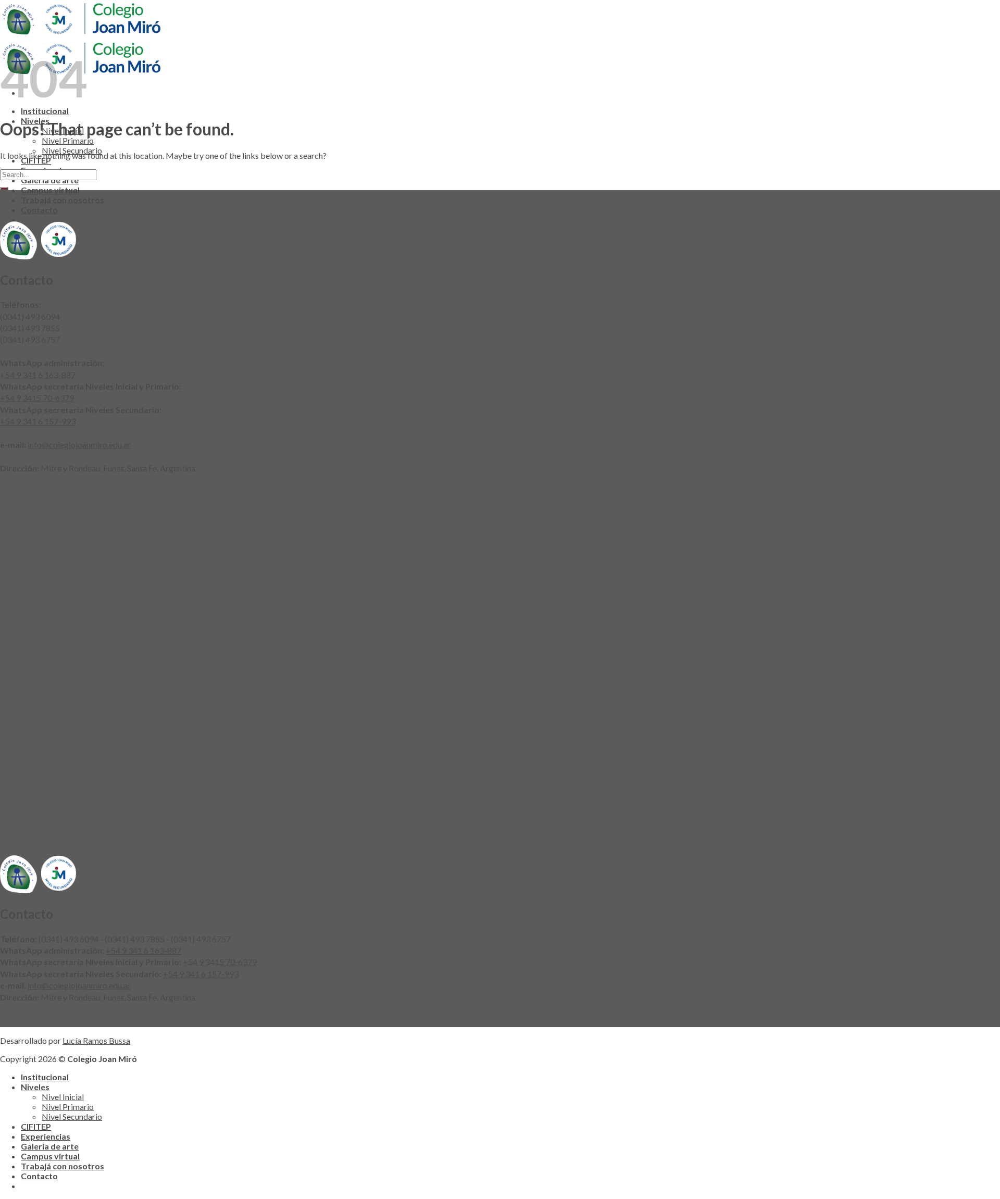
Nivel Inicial (63, 1097)
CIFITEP (36, 1126)
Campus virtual (50, 190)
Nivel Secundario (72, 1116)
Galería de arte (50, 1146)
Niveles (35, 1087)
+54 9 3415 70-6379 (37, 398)
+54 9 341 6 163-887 (38, 375)
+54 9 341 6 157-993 (38, 421)
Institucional (45, 111)
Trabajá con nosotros (62, 200)
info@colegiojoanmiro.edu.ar (79, 444)
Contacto (39, 210)
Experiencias (45, 1136)
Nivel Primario (68, 140)
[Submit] (4, 188)
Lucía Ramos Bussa (96, 1040)
